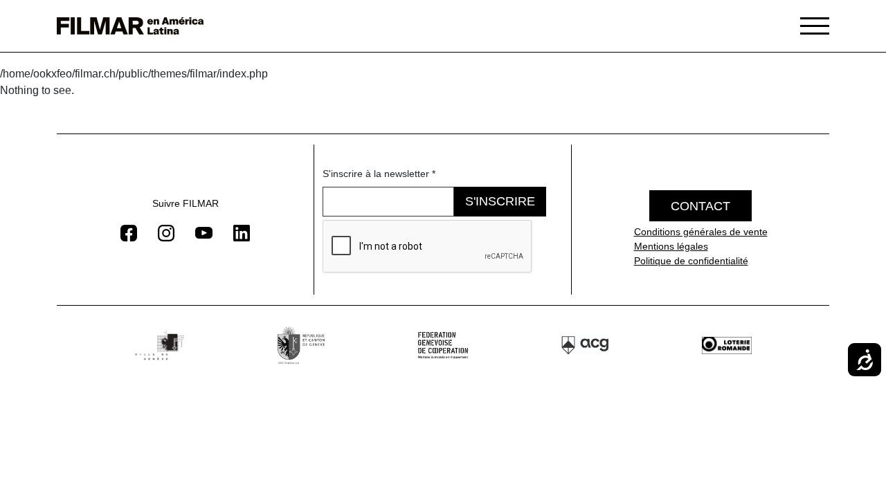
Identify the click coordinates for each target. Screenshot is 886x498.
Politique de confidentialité (691, 260)
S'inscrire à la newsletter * (379, 173)
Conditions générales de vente (701, 231)
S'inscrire (500, 201)
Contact (700, 206)
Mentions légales (671, 246)
